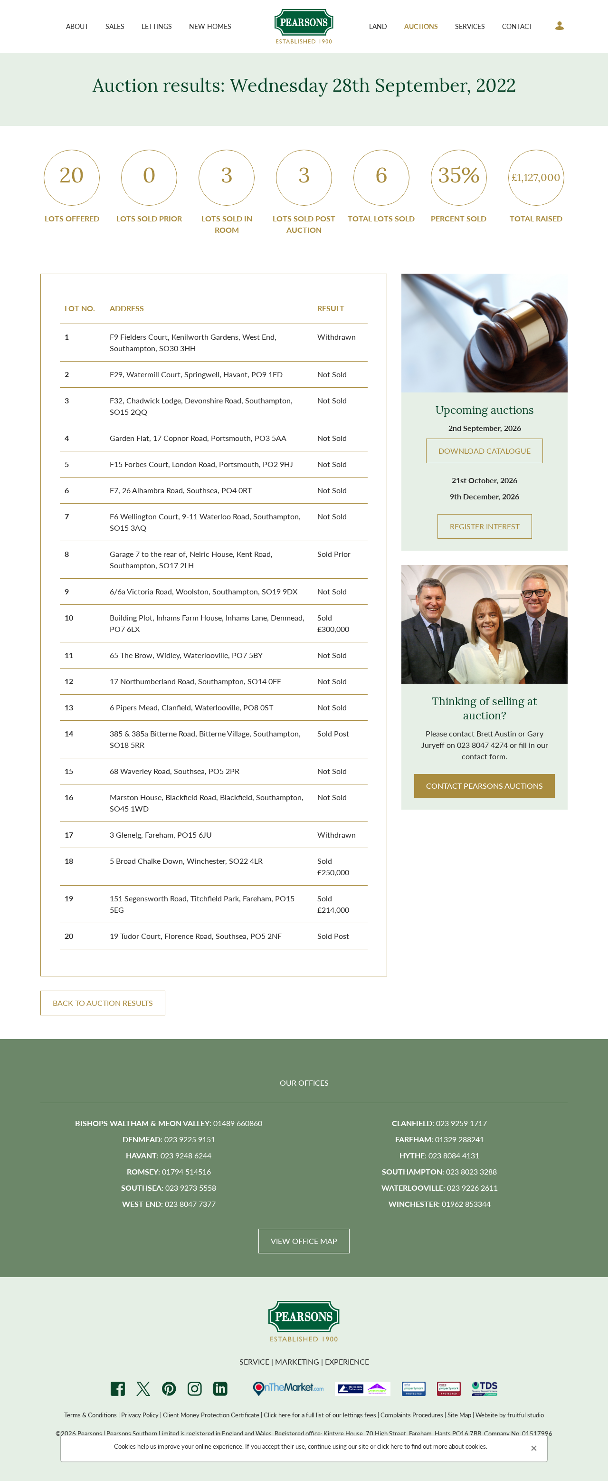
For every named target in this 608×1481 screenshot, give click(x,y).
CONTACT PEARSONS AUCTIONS (484, 785)
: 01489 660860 (168, 1123)
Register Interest (485, 526)
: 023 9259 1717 (439, 1123)
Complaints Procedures (411, 1414)
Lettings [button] (157, 26)
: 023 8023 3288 (439, 1171)
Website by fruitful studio (509, 1414)
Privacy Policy (140, 1414)
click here (390, 1446)
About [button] (77, 26)
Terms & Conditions (90, 1414)
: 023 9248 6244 (168, 1155)
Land (378, 26)
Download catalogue (484, 450)
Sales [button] (114, 26)
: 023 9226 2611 (439, 1187)
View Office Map (304, 1240)
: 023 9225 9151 (169, 1139)
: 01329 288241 (439, 1139)
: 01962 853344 (440, 1203)
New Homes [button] (210, 26)
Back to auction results (103, 1002)
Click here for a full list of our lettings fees (320, 1414)
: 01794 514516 (169, 1171)
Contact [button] (517, 26)
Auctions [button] (421, 26)
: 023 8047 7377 (169, 1203)
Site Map (459, 1414)
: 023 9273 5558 (168, 1187)
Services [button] (470, 26)
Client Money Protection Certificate (211, 1414)
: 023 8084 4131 (439, 1155)
